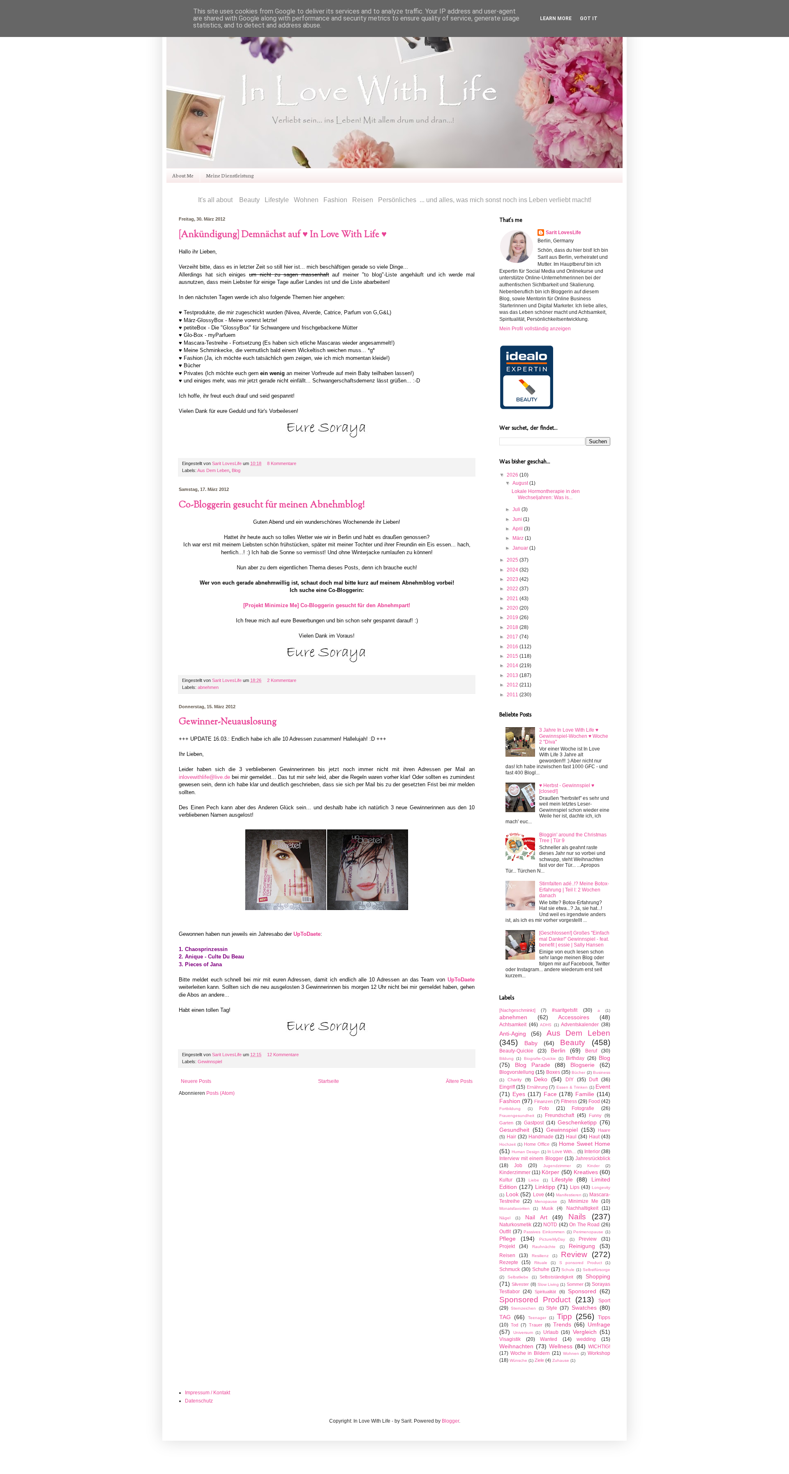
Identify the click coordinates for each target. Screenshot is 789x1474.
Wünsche (518, 1360)
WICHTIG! (599, 1347)
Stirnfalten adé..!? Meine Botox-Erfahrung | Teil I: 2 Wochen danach (574, 889)
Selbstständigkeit (556, 1276)
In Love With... (561, 1151)
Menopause (546, 1201)
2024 (513, 570)
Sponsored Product (534, 1299)
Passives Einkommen (544, 1232)
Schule (567, 1269)
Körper (550, 1172)
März (518, 538)
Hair (511, 1137)
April (518, 529)
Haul (571, 1137)
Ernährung (537, 1087)
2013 (513, 675)
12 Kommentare (283, 1054)
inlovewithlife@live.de (204, 777)
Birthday (575, 1058)
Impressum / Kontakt (207, 1393)
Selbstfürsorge (596, 1269)
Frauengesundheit (516, 1115)
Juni (517, 519)
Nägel (504, 1218)
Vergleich (585, 1332)
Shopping (598, 1276)
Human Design (526, 1151)
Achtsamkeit (512, 1024)
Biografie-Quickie (540, 1058)
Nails (577, 1216)
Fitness (569, 1101)
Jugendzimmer (557, 1165)
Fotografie (583, 1108)
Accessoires (573, 1017)
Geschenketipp (577, 1122)
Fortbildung (510, 1108)
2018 (513, 627)
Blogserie (582, 1065)
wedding (586, 1339)
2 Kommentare (281, 680)
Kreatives (586, 1172)
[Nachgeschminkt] (517, 1010)
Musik (548, 1208)
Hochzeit (507, 1144)
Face (550, 1094)
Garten (506, 1122)
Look (512, 1194)
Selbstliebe (518, 1277)
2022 (513, 589)
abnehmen (208, 687)
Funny (595, 1115)
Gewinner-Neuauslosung (228, 722)
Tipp (564, 1316)
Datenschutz (199, 1401)
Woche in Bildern (530, 1353)
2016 (513, 646)
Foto (544, 1108)
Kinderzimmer (515, 1172)
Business (601, 1072)
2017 (513, 637)
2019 (513, 617)
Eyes (518, 1094)
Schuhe (540, 1269)
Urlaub (550, 1332)
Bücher (578, 1072)
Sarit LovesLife (227, 463)
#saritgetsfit (564, 1010)
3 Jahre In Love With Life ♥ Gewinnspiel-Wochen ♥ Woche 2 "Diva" (573, 736)
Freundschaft (559, 1115)
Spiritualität (545, 1291)
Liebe (533, 1180)
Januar (520, 548)
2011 (513, 695)
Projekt (507, 1246)
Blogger (450, 1421)
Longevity (601, 1187)
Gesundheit (514, 1129)
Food (594, 1101)
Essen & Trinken (572, 1087)
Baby (531, 1043)
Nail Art (536, 1217)
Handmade (541, 1137)
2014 (513, 665)
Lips (574, 1187)
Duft (593, 1079)
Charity (515, 1079)
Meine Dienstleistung (230, 175)
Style (551, 1308)
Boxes (553, 1072)
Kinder (593, 1165)
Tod (514, 1324)
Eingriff (507, 1087)
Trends (562, 1324)
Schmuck (509, 1269)
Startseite (328, 1081)
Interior (592, 1151)
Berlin (558, 1050)
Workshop (599, 1353)
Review (574, 1254)
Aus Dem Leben (213, 470)
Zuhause (560, 1360)
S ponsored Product (580, 1262)
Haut (594, 1137)
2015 (513, 656)
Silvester (520, 1284)
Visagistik (510, 1339)
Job (518, 1165)
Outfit (505, 1231)
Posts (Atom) (220, 1093)
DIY (569, 1079)
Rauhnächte (544, 1246)
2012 (513, 685)
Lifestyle (562, 1179)
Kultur (505, 1180)
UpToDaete (307, 934)
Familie (584, 1094)
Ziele (539, 1360)
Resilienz (540, 1255)
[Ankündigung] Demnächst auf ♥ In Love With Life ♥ (283, 235)
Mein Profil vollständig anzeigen (535, 329)
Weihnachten (516, 1346)
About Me (183, 175)
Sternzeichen (523, 1308)
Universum (523, 1332)
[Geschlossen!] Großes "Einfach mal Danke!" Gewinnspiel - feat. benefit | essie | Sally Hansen (574, 939)
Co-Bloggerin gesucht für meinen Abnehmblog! (272, 505)
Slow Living (548, 1284)
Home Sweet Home (584, 1143)
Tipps (604, 1317)
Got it (589, 18)
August (520, 483)
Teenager (537, 1317)
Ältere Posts (459, 1081)
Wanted (548, 1339)
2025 (513, 560)
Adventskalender (580, 1024)
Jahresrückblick (592, 1158)
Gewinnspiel (210, 1061)
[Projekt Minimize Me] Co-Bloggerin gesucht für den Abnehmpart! (326, 605)
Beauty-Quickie (516, 1051)
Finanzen (543, 1101)
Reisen (507, 1255)
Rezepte (508, 1262)
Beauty (572, 1042)
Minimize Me (583, 1201)
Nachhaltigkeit (582, 1208)
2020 (513, 608)
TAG (505, 1317)
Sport (604, 1301)
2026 (513, 475)
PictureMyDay (552, 1239)
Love (538, 1195)
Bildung (506, 1058)
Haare (604, 1130)
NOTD (550, 1225)
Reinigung (582, 1246)
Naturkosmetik (515, 1225)
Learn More (556, 18)
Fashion (509, 1101)
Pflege (507, 1238)
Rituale (540, 1262)
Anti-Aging (512, 1033)
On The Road (584, 1225)
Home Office (536, 1144)
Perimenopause (588, 1232)
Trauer (535, 1324)
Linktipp (545, 1187)
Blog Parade (532, 1065)
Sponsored (582, 1291)
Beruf (591, 1051)
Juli (516, 509)
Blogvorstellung (516, 1072)
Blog (236, 470)
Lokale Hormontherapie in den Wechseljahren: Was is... (546, 494)
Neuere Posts (196, 1081)
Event (602, 1086)
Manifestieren (568, 1195)
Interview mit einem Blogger (531, 1158)
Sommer (575, 1284)
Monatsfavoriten (514, 1208)
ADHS (545, 1025)
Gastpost (534, 1123)
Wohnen (571, 1353)
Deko (540, 1079)
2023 (513, 579)
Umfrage (599, 1324)
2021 (513, 598)
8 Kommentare (281, 463)
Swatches (584, 1307)
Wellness (560, 1346)
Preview (588, 1239)
